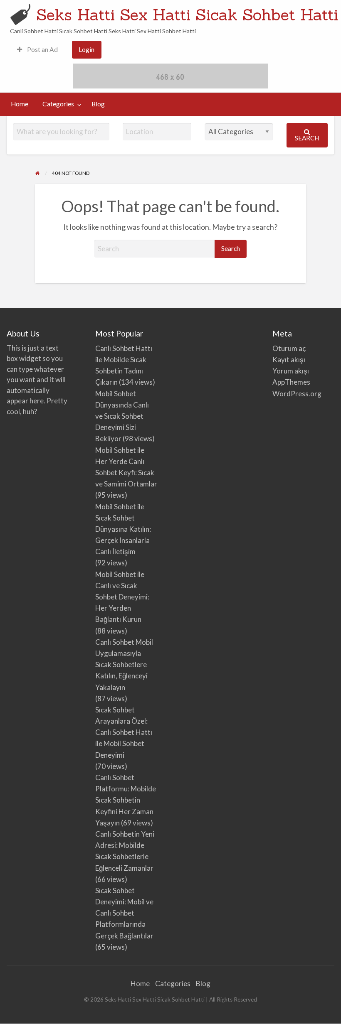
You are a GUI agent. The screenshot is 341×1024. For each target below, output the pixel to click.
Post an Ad (42, 49)
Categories (58, 104)
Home (19, 104)
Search (307, 138)
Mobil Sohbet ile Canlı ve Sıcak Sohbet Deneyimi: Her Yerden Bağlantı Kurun (122, 597)
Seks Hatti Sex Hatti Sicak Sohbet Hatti (187, 15)
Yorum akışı (290, 370)
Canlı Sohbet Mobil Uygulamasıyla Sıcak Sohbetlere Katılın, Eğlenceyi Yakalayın (124, 665)
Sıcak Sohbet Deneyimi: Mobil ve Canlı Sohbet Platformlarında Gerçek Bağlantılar (124, 913)
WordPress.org (296, 393)
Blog (98, 104)
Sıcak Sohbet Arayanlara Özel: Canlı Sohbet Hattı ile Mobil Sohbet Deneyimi (123, 732)
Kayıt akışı (288, 359)
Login (86, 49)
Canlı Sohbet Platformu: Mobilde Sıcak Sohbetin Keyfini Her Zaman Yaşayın (125, 800)
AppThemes (291, 382)
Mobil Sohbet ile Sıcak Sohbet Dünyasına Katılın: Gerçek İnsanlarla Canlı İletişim (123, 529)
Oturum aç (289, 348)
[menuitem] (37, 50)
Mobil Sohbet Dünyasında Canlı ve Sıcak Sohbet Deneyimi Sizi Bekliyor (122, 416)
